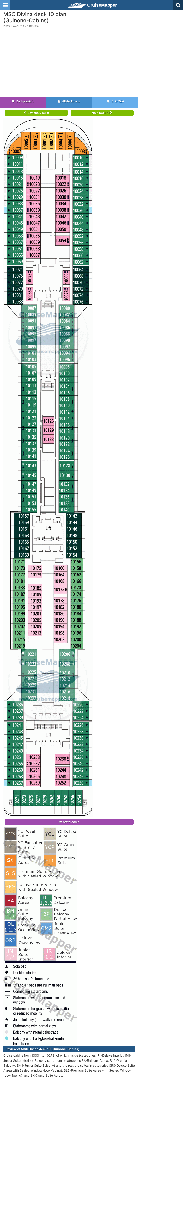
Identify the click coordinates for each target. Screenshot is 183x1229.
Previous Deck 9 (37, 113)
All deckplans (71, 101)
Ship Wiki (117, 101)
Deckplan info (25, 101)
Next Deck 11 (101, 113)
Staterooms (70, 822)
